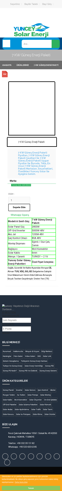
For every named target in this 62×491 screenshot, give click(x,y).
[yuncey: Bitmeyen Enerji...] (31, 35)
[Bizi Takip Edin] (5, 456)
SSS (39, 356)
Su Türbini (21, 395)
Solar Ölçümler (35, 400)
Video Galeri (30, 356)
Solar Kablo (7, 400)
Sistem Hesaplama (11, 361)
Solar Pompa (33, 395)
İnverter (19, 390)
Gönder (6, 333)
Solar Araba (7, 409)
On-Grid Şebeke (50, 400)
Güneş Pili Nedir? (10, 371)
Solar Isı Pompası (23, 414)
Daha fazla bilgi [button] (21, 482)
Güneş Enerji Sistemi (48, 371)
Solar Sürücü (30, 390)
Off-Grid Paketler (9, 405)
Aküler (53, 390)
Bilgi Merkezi (47, 351)
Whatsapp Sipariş (20, 215)
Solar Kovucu (8, 414)
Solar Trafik (36, 409)
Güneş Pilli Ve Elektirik (28, 371)
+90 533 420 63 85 (28, 447)
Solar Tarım (47, 409)
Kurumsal (7, 351)
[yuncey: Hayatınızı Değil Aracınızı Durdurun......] (28, 307)
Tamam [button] (31, 488)
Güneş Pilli (49, 366)
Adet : (11, 193)
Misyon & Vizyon (32, 351)
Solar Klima (37, 414)
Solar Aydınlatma (22, 409)
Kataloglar (7, 356)
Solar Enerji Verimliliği (34, 366)
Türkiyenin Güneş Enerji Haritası (34, 361)
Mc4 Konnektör (20, 400)
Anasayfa (6, 65)
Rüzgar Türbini (9, 395)
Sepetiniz (15, 4)
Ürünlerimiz (22, 65)
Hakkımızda (18, 351)
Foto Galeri (18, 356)
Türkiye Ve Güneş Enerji (12, 366)
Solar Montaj (45, 395)
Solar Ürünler (50, 414)
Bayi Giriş (47, 4)
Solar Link (47, 356)
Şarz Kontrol (43, 390)
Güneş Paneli (8, 390)
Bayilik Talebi (31, 4)
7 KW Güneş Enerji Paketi (46, 65)
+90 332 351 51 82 (25, 443)
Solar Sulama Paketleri (28, 405)
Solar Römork (45, 405)
